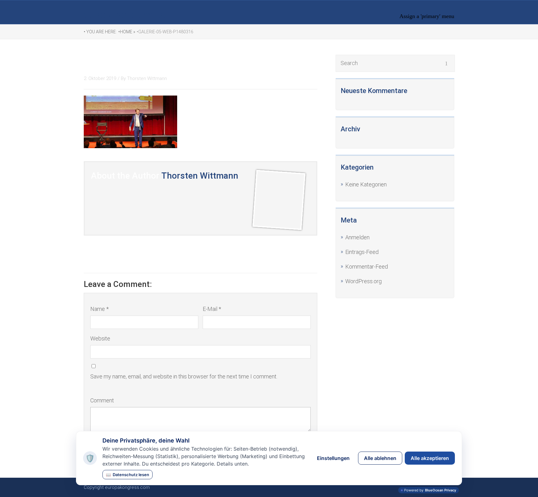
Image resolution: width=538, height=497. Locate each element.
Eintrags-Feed (362, 252)
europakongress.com (129, 15)
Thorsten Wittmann (147, 78)
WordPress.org (363, 281)
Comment (102, 400)
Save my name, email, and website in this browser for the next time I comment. (183, 376)
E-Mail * (212, 309)
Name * (99, 309)
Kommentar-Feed (366, 266)
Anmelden (357, 237)
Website (100, 338)
